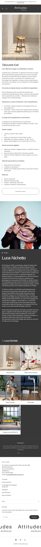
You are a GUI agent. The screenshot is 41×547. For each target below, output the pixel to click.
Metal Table (31, 402)
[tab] (10, 341)
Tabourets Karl (10, 372)
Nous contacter (6, 495)
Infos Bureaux (6, 492)
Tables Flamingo (10, 402)
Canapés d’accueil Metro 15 (10, 432)
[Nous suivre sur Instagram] (20, 540)
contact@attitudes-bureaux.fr (15, 474)
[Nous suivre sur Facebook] (16, 540)
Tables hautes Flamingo (30, 372)
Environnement (6, 482)
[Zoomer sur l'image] (38, 57)
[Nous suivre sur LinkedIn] (25, 540)
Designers (5, 489)
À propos (4, 479)
